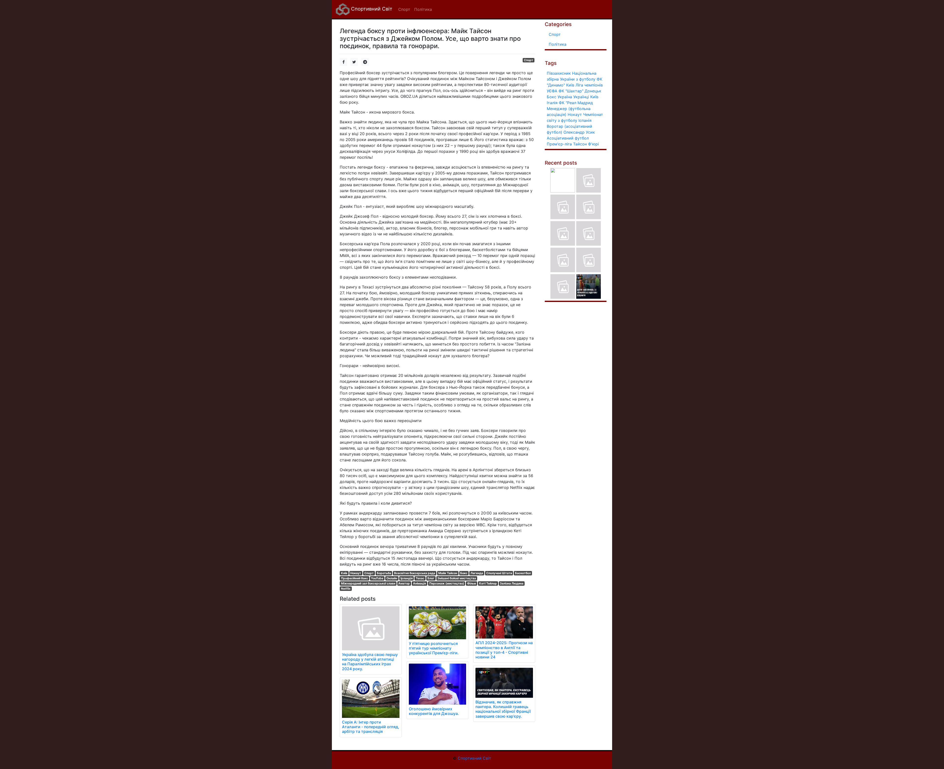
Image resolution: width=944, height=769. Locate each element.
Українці (581, 96)
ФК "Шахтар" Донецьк (580, 90)
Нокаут (355, 573)
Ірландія (406, 578)
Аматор (404, 583)
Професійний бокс (354, 578)
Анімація (419, 583)
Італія (552, 102)
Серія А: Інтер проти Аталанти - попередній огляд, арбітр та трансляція (370, 727)
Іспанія (584, 120)
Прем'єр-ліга (559, 144)
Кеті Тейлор (488, 583)
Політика (557, 44)
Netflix (346, 588)
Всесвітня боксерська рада (414, 573)
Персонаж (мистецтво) (446, 583)
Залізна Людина (511, 583)
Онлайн (391, 578)
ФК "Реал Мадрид (576, 102)
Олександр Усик (579, 132)
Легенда (477, 573)
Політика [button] (423, 9)
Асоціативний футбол (568, 138)
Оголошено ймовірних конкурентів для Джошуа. (434, 711)
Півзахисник (559, 73)
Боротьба (384, 573)
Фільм (471, 583)
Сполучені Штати (499, 573)
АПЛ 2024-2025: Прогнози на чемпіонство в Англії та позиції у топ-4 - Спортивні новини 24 (504, 649)
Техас (420, 578)
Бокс (463, 573)
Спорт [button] (404, 9)
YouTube (377, 578)
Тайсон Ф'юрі (586, 144)
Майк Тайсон (447, 573)
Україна (565, 96)
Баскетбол (523, 573)
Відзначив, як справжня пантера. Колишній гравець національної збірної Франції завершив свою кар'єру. (503, 709)
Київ (344, 573)
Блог (431, 578)
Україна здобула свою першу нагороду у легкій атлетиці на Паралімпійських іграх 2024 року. (370, 661)
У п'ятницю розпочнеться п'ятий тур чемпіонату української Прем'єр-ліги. (434, 648)
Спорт (528, 60)
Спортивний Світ (371, 9)
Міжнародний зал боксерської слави (368, 583)
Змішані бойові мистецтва (456, 578)
